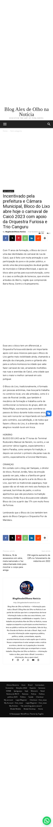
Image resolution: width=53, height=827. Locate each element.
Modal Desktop (29, 709)
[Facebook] (5, 238)
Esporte (33, 688)
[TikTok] (24, 660)
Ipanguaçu (18, 691)
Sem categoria (16, 131)
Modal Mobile (15, 709)
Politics (23, 697)
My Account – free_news (13, 703)
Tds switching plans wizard (31, 706)
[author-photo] (26, 594)
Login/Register (21, 700)
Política (42, 694)
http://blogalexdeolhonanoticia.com (26, 603)
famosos (41, 688)
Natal (42, 691)
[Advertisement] (26, 26)
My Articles (13, 706)
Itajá (26, 691)
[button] (49, 124)
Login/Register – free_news (36, 703)
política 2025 (12, 697)
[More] (45, 238)
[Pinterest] (18, 238)
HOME (8, 691)
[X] (12, 238)
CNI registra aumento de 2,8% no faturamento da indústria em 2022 (38, 558)
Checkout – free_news (38, 700)
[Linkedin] (31, 238)
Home (5, 131)
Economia (9, 688)
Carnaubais (39, 685)
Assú (23, 685)
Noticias (25, 694)
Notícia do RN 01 (12, 694)
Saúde (30, 697)
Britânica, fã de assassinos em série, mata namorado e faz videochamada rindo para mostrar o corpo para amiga (14, 562)
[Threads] (39, 660)
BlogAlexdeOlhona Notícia (15, 232)
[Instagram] (19, 660)
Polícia (33, 694)
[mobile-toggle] (4, 124)
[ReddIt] (38, 238)
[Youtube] (34, 660)
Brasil (30, 685)
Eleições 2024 (21, 688)
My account (8, 700)
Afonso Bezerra (13, 685)
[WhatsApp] (25, 238)
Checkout (39, 697)
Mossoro (34, 691)
